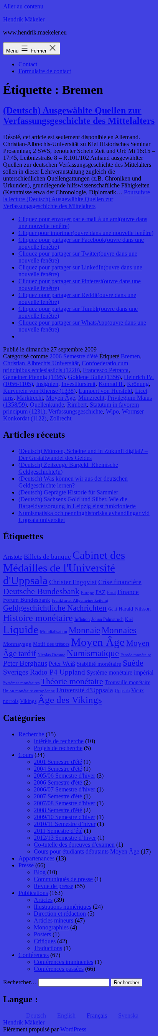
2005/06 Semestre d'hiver (64, 775)
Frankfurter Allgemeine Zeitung (80, 600)
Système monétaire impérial (120, 672)
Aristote (12, 556)
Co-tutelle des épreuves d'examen (74, 844)
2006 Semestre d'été (73, 356)
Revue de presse (53, 886)
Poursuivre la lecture (76, 199)
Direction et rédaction (60, 913)
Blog (40, 872)
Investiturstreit (78, 384)
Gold (112, 609)
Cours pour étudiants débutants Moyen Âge (86, 851)
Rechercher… (20, 982)
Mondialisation (53, 631)
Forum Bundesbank (26, 600)
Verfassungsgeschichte (75, 411)
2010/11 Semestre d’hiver (64, 824)
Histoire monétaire (38, 618)
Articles (43, 899)
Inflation (82, 619)
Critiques (45, 941)
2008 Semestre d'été (58, 810)
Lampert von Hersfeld (105, 390)
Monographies (51, 927)
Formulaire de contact (44, 71)
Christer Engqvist (73, 582)
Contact (27, 64)
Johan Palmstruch (107, 619)
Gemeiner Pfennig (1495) (34, 377)
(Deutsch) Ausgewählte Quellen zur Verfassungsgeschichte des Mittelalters (79, 115)
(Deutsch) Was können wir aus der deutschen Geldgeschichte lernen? (73, 482)
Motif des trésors (51, 644)
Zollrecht (60, 418)
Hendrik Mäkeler (23, 19)
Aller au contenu (23, 6)
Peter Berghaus (25, 663)
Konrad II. (111, 384)
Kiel (129, 619)
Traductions (48, 948)
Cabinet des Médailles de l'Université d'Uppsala (64, 567)
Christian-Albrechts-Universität (41, 363)
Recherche (31, 734)
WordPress (73, 1029)
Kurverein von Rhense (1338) (39, 390)
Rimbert (77, 404)
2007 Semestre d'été (58, 796)
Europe (87, 593)
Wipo (112, 411)
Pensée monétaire (135, 655)
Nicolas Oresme (51, 655)
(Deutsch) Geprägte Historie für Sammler (68, 492)
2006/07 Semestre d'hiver (64, 789)
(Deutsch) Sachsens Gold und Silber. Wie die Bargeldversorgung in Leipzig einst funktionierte (77, 502)
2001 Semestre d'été (58, 762)
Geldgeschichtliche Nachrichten (55, 607)
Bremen (130, 356)
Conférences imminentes (63, 962)
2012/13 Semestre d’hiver (65, 837)
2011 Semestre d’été (58, 830)
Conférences (33, 955)
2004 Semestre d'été (58, 768)
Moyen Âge (60, 397)
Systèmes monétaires (21, 683)
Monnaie (84, 630)
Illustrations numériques (62, 906)
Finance (128, 592)
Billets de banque (47, 556)
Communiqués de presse (63, 879)
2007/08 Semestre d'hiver (64, 803)
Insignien (47, 384)
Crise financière (120, 582)
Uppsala (122, 690)
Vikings (28, 701)
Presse (26, 865)
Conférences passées (59, 968)
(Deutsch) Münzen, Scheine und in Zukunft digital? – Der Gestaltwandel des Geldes (83, 454)
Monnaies (119, 630)
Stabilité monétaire (99, 664)
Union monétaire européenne (29, 691)
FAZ (100, 592)
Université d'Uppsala (84, 690)
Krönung (138, 384)
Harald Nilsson (134, 609)
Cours (25, 755)
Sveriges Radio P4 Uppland (44, 672)
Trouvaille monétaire (127, 682)
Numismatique (93, 653)
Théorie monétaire (72, 681)
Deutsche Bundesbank (41, 591)
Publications (33, 893)
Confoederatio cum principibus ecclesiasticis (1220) (65, 366)
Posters (42, 934)
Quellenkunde (47, 404)
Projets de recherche (58, 748)
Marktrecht (29, 397)
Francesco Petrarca (105, 370)
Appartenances (36, 858)
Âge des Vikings (70, 699)
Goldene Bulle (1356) (94, 377)
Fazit (111, 592)
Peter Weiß (62, 663)
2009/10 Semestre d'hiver (64, 817)
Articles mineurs (53, 920)
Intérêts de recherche (59, 741)
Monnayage (17, 644)
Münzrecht (91, 397)
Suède (133, 663)
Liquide (20, 629)
